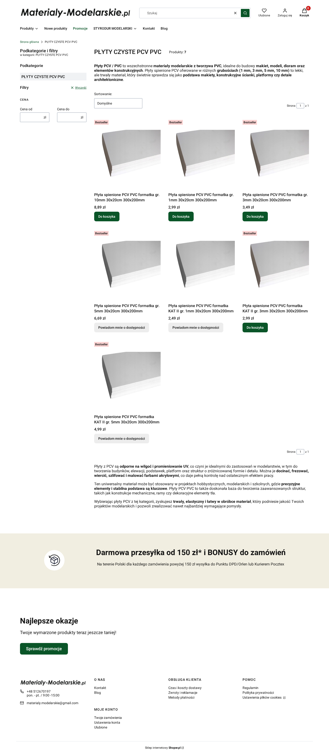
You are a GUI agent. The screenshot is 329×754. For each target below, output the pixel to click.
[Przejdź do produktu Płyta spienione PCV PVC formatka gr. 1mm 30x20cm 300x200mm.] (201, 154)
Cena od (26, 109)
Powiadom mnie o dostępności (121, 327)
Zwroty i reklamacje (182, 693)
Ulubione (100, 727)
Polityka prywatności (258, 693)
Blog (97, 693)
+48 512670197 (39, 691)
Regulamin (250, 688)
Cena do (63, 109)
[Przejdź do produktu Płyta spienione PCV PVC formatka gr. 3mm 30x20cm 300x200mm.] (276, 154)
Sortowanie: (103, 94)
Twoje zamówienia (108, 718)
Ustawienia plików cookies (262, 697)
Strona (291, 105)
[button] (245, 13)
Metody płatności (181, 697)
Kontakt (100, 688)
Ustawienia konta (107, 722)
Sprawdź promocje (44, 648)
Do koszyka (106, 216)
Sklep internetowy (163, 747)
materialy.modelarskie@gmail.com (52, 703)
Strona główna (29, 42)
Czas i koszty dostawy (185, 688)
